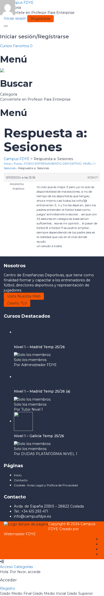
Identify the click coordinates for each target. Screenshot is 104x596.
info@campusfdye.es (32, 516)
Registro (7, 588)
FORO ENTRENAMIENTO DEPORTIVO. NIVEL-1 (59, 163)
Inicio (7, 163)
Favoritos (23, 46)
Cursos (6, 46)
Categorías (23, 566)
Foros (18, 163)
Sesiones (10, 168)
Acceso (7, 566)
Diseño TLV (17, 303)
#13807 (92, 177)
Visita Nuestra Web (24, 296)
